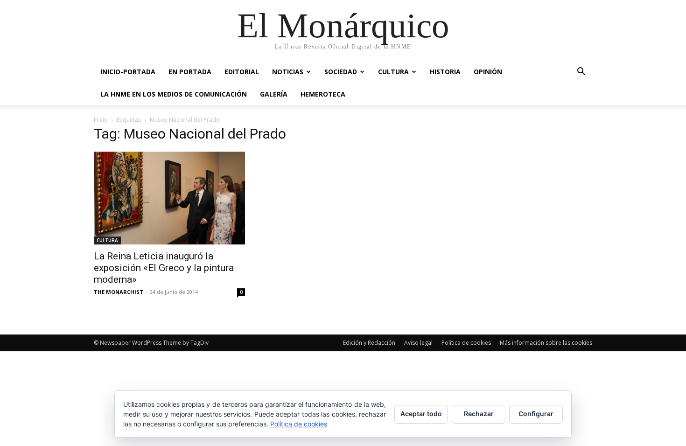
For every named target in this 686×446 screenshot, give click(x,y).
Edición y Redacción (369, 343)
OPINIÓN (488, 71)
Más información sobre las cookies (546, 343)
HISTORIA (445, 71)
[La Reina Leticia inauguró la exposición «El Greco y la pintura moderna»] (169, 198)
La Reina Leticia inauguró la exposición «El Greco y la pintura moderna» (164, 268)
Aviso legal (418, 343)
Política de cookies (466, 343)
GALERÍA (273, 94)
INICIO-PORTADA (127, 71)
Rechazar (479, 414)
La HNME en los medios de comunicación (173, 94)
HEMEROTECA (323, 94)
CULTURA (393, 71)
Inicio (101, 120)
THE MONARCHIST (118, 291)
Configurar (535, 414)
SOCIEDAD (340, 71)
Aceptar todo (421, 414)
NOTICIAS (287, 71)
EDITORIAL (241, 71)
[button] (581, 72)
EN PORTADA (189, 71)
